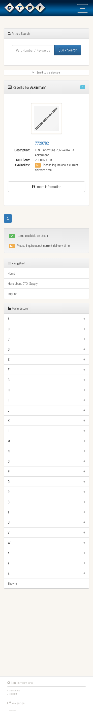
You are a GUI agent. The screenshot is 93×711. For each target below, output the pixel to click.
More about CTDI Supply (23, 283)
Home (11, 273)
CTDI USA (13, 694)
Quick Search (68, 50)
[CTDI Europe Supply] (25, 8)
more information (48, 186)
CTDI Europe (14, 690)
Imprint (12, 293)
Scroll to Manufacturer (47, 72)
